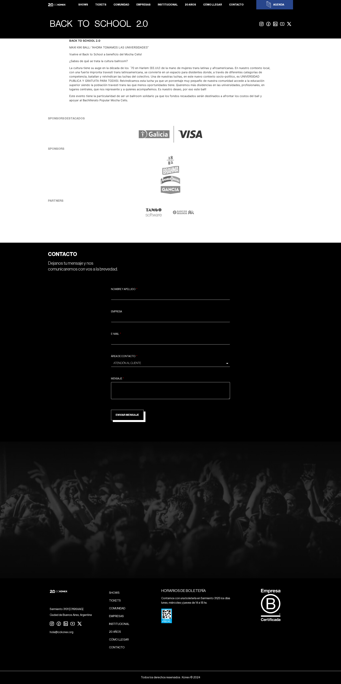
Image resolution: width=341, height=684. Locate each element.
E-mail (115, 334)
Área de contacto (123, 356)
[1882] (170, 164)
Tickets (100, 5)
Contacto (236, 5)
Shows (83, 5)
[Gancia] (170, 193)
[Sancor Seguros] (183, 215)
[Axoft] (154, 215)
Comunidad (121, 5)
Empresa (116, 311)
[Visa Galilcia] (170, 141)
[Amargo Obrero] (170, 183)
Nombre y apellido (123, 289)
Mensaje (117, 378)
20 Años (190, 5)
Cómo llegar (212, 5)
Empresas (143, 5)
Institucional (168, 5)
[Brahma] (170, 173)
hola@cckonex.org (61, 632)
